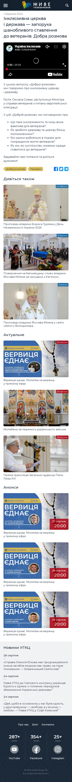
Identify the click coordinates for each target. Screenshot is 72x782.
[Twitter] (61, 169)
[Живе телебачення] (36, 5)
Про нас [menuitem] (23, 724)
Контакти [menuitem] (48, 724)
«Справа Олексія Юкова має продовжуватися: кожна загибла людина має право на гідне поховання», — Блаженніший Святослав (35, 666)
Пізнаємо (36, 169)
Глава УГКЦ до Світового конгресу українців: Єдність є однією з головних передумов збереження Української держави (34, 686)
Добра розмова (15, 169)
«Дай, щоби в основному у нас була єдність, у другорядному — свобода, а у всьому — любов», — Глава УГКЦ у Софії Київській (33, 707)
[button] (5, 5)
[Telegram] (66, 169)
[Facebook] (56, 169)
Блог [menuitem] (35, 724)
